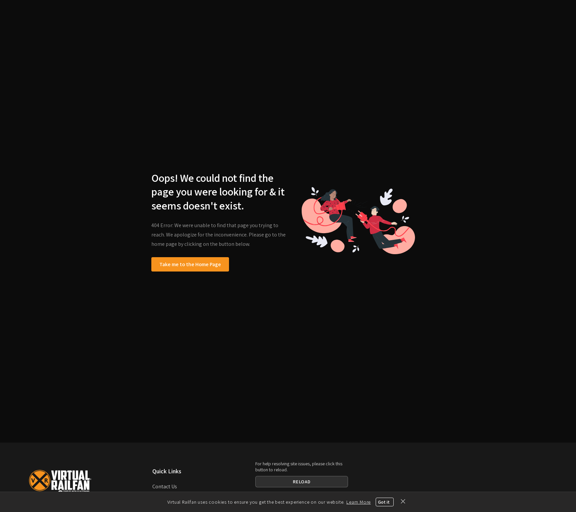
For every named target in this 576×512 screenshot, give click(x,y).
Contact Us (164, 486)
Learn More (358, 502)
